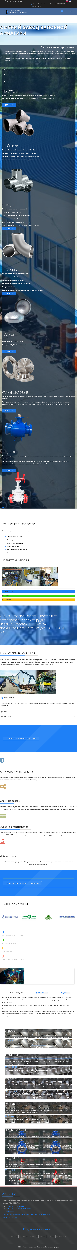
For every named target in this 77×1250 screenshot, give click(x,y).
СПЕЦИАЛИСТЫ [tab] (42, 993)
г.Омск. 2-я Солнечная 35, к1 (15, 1206)
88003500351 (61, 4)
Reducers (23, 1236)
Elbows (50, 1236)
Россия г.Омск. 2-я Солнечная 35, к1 (43, 4)
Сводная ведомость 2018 (10, 1217)
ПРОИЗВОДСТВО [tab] (17, 993)
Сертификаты (61, 1236)
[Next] (3, 507)
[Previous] (2, 507)
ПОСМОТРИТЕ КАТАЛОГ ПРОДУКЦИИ (21, 739)
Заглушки (33, 1236)
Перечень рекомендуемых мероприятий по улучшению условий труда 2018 (26, 1214)
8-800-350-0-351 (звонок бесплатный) (18, 1208)
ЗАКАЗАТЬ (39, 1047)
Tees (42, 1236)
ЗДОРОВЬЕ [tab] (66, 993)
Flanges (14, 1236)
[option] (9, 915)
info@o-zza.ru (37, 6)
